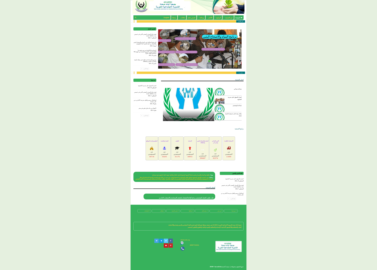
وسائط (201, 17)
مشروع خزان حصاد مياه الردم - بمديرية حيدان (186, 52)
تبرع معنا (233, 210)
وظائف (161, 210)
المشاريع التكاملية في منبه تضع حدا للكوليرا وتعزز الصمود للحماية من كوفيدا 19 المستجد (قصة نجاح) (145, 52)
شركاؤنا (190, 210)
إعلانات (182, 17)
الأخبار (210, 17)
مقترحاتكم (204, 210)
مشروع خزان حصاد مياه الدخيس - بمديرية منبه (186, 64)
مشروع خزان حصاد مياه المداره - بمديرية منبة (160, 40)
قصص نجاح (191, 17)
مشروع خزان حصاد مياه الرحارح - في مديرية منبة (213, 49)
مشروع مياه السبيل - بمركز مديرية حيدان (164, 64)
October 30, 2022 (207, 115)
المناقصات (146, 210)
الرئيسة (237, 17)
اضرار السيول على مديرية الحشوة (147, 85)
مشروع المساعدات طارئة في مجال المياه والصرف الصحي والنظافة (145, 60)
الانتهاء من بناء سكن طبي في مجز (147, 108)
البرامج (218, 17)
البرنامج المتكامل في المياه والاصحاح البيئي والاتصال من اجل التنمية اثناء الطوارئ (145, 43)
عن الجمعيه (229, 17)
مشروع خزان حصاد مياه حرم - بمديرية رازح (185, 38)
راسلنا (174, 17)
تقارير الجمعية (175, 210)
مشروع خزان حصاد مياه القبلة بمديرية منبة (164, 52)
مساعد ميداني (208, 112)
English (166, 17)
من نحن (219, 210)
